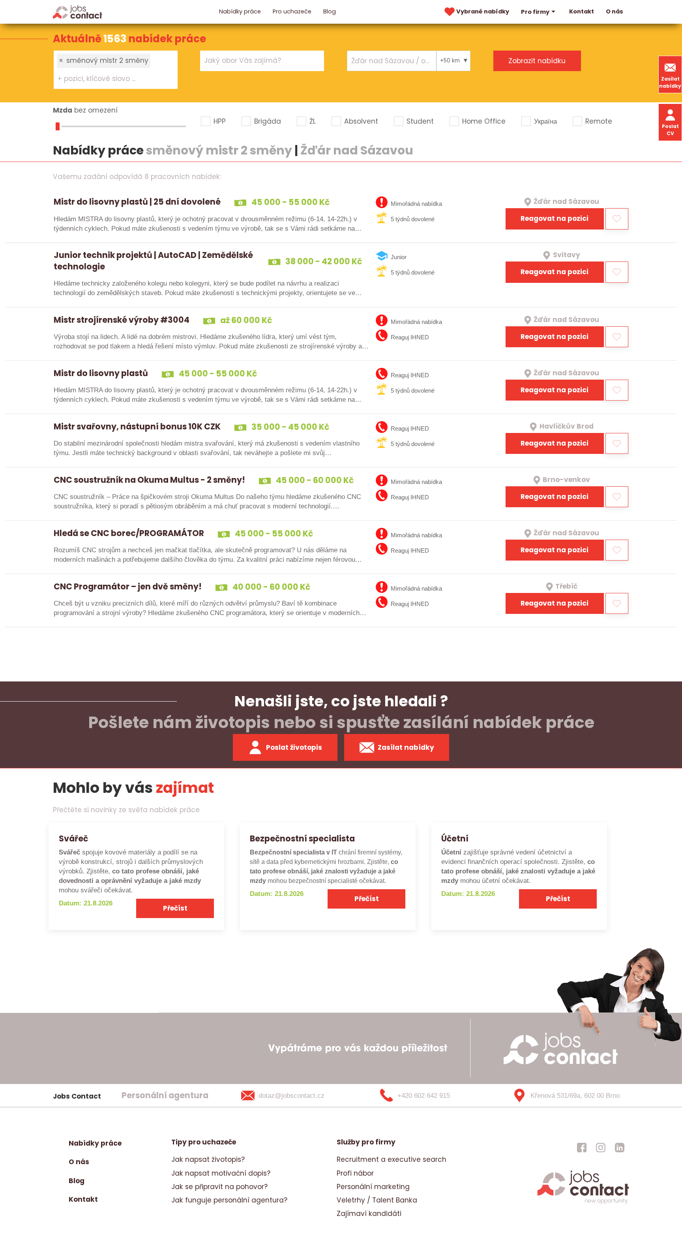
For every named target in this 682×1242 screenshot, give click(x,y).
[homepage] (583, 1203)
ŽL (312, 121)
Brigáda (267, 121)
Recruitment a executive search (391, 1159)
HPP (220, 121)
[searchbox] (111, 79)
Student (420, 121)
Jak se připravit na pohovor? (219, 1186)
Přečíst (175, 908)
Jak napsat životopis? (208, 1159)
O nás (614, 11)
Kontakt (581, 11)
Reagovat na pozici (554, 218)
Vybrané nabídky (482, 11)
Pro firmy (535, 12)
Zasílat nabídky (670, 82)
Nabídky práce (240, 11)
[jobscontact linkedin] (619, 1147)
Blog (329, 11)
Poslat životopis (294, 747)
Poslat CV (670, 130)
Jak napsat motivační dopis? (220, 1173)
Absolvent (361, 121)
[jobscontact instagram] (600, 1147)
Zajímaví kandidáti (369, 1213)
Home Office (484, 121)
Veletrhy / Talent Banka (377, 1200)
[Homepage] (77, 11)
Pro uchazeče (292, 11)
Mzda (62, 110)
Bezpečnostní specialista (302, 838)
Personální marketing (373, 1186)
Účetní (454, 838)
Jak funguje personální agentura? (229, 1200)
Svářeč (73, 838)
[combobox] (116, 69)
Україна (545, 121)
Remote (598, 121)
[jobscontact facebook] (581, 1147)
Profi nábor (355, 1173)
